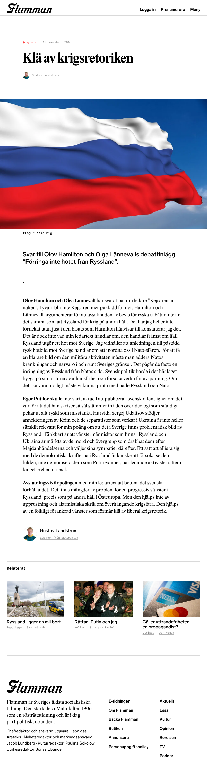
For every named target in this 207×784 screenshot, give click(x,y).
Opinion (167, 728)
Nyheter (32, 42)
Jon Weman (166, 633)
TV (162, 747)
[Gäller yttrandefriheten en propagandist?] (171, 599)
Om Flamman (121, 710)
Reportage (14, 627)
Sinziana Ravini (101, 627)
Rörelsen (168, 737)
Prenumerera (173, 9)
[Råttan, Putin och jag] (103, 599)
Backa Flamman (123, 719)
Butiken (116, 728)
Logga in (148, 9)
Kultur (79, 627)
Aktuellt (167, 701)
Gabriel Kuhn (36, 627)
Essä (164, 710)
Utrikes (148, 633)
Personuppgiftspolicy (128, 747)
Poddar (166, 756)
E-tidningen (119, 701)
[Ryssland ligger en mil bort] (35, 599)
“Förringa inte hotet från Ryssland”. (70, 261)
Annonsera (119, 737)
